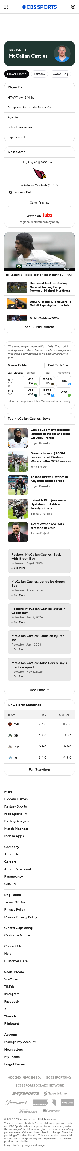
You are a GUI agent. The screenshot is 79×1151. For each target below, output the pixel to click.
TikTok (9, 987)
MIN (17, 747)
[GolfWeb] (52, 1111)
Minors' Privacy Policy (20, 917)
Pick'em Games (16, 799)
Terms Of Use (14, 902)
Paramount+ (13, 877)
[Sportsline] (55, 1093)
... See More (18, 568)
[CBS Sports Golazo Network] (39, 1085)
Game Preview (39, 203)
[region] (39, 251)
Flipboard (11, 1024)
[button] (6, 7)
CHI (16, 724)
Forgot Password (17, 1064)
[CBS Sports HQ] (58, 1077)
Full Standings (39, 769)
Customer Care (16, 961)
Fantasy (39, 74)
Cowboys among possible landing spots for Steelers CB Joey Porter (50, 434)
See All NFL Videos (39, 327)
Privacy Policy (14, 910)
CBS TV (10, 884)
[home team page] (39, 174)
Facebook (11, 1002)
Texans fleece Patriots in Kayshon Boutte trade (49, 479)
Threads (10, 1016)
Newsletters (13, 1049)
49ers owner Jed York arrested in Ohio (47, 526)
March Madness (16, 829)
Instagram (11, 994)
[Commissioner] (44, 1101)
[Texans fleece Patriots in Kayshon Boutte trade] (18, 485)
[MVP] (67, 1101)
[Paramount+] (16, 1102)
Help (8, 953)
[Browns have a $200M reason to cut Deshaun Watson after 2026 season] (18, 461)
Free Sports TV (15, 814)
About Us (11, 854)
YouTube (11, 979)
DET (17, 758)
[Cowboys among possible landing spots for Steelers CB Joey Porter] (18, 438)
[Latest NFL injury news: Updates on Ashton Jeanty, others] (18, 509)
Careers (10, 862)
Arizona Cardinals (35, 185)
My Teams (12, 1057)
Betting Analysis (16, 821)
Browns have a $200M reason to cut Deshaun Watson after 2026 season (51, 457)
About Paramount (17, 869)
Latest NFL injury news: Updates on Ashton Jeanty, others (49, 504)
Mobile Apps (14, 836)
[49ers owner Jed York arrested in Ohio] (18, 532)
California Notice (17, 935)
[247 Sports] (25, 1092)
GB (16, 736)
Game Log (60, 74)
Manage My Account (20, 1042)
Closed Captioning (18, 928)
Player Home (17, 74)
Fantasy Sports (15, 806)
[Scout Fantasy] (28, 1111)
